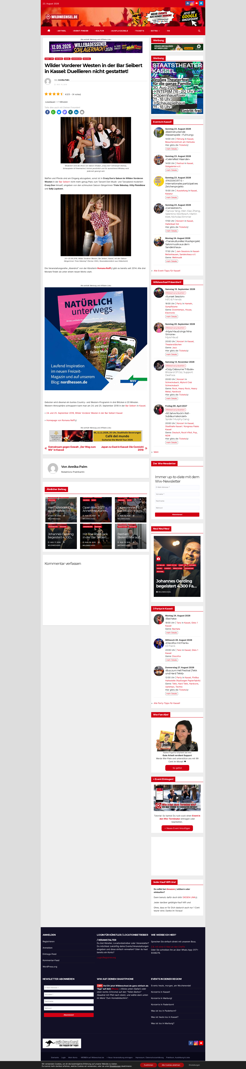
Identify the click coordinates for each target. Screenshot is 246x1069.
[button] (199, 31)
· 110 (167, 31)
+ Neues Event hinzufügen (177, 828)
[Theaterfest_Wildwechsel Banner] (177, 87)
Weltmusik (177, 257)
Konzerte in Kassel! (160, 992)
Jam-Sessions (183, 251)
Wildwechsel (164, 592)
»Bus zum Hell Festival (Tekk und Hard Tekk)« (181, 672)
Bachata (176, 629)
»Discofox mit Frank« (177, 644)
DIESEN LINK (189, 897)
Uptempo (169, 686)
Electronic (170, 312)
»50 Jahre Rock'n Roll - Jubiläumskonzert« (177, 416)
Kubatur (169, 193)
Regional (86, 59)
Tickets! (183, 145)
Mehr (156, 452)
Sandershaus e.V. (188, 254)
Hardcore (193, 683)
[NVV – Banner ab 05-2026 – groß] (96, 338)
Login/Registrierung (106, 957)
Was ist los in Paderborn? (163, 1010)
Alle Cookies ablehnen (171, 1065)
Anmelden (48, 947)
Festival (180, 163)
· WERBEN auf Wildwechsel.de (92, 1057)
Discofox (176, 656)
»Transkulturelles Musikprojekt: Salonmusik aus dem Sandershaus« (182, 244)
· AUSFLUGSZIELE (119, 31)
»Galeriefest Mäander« (177, 159)
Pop (195, 432)
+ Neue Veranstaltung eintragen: (120, 1057)
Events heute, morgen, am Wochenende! (171, 985)
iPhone (114, 989)
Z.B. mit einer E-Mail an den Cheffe (168, 946)
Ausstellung (182, 190)
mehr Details (171, 149)
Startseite (55, 1057)
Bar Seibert (64, 181)
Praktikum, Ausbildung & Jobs (178, 1057)
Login (63, 1057)
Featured (58, 59)
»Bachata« (171, 618)
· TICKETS (139, 31)
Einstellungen (115, 1066)
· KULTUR (99, 31)
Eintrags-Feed (50, 954)
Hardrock (176, 391)
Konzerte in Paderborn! (162, 1004)
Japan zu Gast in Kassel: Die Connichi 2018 (122, 448)
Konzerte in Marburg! (161, 998)
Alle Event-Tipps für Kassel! (167, 270)
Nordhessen (76, 59)
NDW (167, 435)
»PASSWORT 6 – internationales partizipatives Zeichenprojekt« (181, 183)
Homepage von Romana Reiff (60, 420)
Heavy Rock (184, 388)
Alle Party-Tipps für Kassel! (167, 703)
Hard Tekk (183, 683)
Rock (94, 500)
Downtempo (178, 309)
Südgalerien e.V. (173, 166)
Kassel (67, 59)
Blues (169, 565)
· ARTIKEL (61, 31)
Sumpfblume (171, 306)
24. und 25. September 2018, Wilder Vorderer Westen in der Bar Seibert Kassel (84, 413)
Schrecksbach (172, 382)
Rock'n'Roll (186, 432)
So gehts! (177, 768)
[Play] (177, 798)
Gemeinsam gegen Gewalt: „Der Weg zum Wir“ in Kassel (72, 448)
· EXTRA (154, 31)
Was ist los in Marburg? (162, 1023)
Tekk (174, 683)
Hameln (188, 303)
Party (179, 303)
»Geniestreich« (182, 212)
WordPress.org (50, 966)
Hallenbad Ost (172, 224)
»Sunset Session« (174, 298)
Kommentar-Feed (51, 960)
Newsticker (122, 526)
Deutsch (176, 432)
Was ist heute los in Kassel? (164, 1017)
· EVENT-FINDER (80, 31)
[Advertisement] (96, 657)
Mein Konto (72, 1057)
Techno (179, 686)
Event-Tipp (49, 59)
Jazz (174, 347)
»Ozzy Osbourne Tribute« (179, 372)
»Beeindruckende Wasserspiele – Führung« (179, 133)
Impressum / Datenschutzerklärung (150, 1057)
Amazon (170, 889)
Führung (180, 139)
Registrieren (48, 941)
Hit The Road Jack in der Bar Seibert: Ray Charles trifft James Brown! (176, 588)
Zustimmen (148, 1065)
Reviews (86, 500)
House (188, 309)
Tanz (179, 622)
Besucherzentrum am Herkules (180, 142)
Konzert (180, 221)
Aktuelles (161, 565)
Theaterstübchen (173, 344)
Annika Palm (63, 80)
